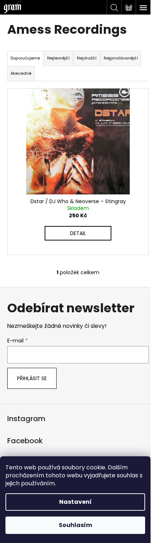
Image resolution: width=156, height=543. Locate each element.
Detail (78, 233)
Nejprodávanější (121, 58)
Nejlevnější (58, 58)
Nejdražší (87, 58)
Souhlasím (75, 525)
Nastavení (75, 502)
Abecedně (21, 73)
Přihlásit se (32, 378)
